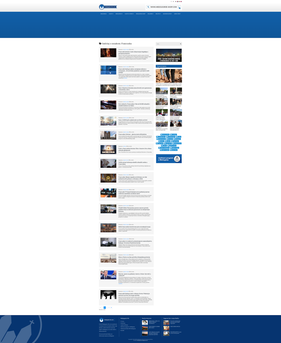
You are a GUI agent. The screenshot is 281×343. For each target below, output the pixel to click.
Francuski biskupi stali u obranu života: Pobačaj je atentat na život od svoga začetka (134, 294)
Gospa (179, 136)
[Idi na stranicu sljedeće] (109, 307)
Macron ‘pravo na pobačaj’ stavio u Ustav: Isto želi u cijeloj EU (134, 274)
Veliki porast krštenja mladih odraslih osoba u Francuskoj (132, 163)
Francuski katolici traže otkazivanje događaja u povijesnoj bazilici (133, 52)
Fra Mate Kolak (171, 136)
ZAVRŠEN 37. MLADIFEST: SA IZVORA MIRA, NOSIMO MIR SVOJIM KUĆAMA (162, 129)
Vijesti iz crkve (125, 160)
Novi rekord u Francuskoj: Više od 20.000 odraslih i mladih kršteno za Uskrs (134, 105)
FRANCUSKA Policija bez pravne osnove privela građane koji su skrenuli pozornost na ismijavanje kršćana (134, 209)
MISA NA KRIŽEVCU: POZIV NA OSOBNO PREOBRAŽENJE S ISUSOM (175, 129)
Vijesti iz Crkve (172, 145)
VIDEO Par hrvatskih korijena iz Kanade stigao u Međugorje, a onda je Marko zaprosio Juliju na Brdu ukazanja (176, 119)
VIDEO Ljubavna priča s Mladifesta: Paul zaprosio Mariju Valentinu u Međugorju (161, 107)
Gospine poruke (161, 139)
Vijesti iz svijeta (126, 49)
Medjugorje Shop (140, 13)
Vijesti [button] (110, 13)
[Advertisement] (140, 27)
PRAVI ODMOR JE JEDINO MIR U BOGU (154, 327)
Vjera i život (177, 13)
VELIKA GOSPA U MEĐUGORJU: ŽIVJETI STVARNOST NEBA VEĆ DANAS (161, 97)
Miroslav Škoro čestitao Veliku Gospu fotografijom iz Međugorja (176, 97)
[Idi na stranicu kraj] (111, 307)
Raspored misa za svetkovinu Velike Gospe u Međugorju (160, 118)
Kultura (124, 146)
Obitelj (168, 141)
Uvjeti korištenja (124, 325)
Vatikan (164, 145)
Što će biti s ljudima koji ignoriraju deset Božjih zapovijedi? (175, 322)
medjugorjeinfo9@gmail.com (142, 340)
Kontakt (122, 330)
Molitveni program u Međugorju (128, 326)
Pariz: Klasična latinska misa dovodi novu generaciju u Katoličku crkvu (135, 88)
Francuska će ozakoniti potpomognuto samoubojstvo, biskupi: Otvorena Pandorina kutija (135, 242)
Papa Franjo (175, 141)
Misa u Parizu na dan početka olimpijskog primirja (134, 257)
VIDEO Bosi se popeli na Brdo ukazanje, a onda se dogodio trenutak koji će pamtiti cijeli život (169, 84)
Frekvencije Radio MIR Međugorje (128, 328)
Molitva (162, 141)
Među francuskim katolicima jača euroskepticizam (134, 227)
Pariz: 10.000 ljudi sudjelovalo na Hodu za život (132, 120)
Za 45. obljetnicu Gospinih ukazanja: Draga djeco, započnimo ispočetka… (154, 333)
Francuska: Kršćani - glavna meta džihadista (132, 134)
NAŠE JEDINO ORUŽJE (175, 326)
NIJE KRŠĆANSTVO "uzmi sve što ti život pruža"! (175, 332)
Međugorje (177, 139)
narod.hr (120, 283)
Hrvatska (170, 139)
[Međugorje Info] (108, 7)
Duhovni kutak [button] (167, 13)
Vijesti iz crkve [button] (129, 13)
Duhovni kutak (165, 134)
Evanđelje (174, 134)
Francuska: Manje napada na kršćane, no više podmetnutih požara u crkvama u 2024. (132, 178)
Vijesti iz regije (175, 147)
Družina (125, 78)
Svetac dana (168, 143)
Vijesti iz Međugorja (164, 147)
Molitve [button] (158, 13)
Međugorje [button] (119, 13)
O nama (122, 321)
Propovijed (160, 143)
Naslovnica (104, 13)
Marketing (123, 323)
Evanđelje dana (161, 136)
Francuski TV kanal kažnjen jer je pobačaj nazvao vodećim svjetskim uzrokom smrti (133, 192)
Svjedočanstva (177, 143)
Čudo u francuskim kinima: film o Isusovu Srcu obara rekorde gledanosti (134, 149)
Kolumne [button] (150, 13)
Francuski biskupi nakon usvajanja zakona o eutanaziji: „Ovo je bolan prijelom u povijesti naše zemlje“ (133, 70)
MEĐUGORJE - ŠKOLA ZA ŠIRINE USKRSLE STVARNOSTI (154, 322)
